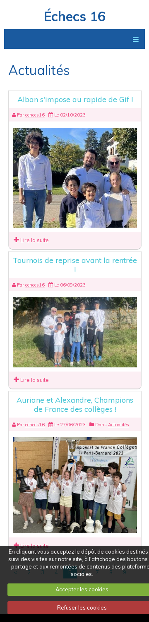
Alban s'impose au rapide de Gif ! (75, 99)
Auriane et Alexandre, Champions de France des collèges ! (75, 404)
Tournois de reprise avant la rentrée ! (75, 265)
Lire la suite (34, 240)
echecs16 (35, 115)
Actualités (118, 425)
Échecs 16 (75, 16)
